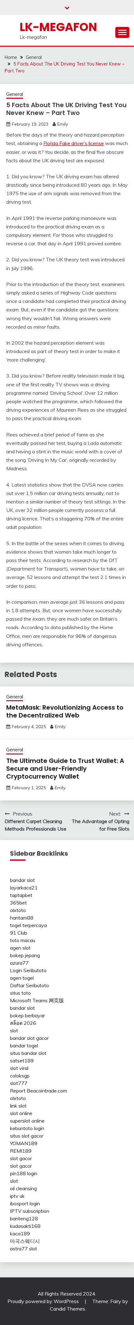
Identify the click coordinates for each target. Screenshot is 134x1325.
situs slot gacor (26, 1136)
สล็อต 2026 (23, 1023)
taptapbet (21, 895)
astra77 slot (23, 1248)
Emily (62, 124)
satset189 (22, 1060)
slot (14, 1030)
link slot (18, 1106)
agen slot (20, 948)
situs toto (20, 993)
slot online (21, 1113)
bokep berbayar (27, 1015)
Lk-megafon (58, 27)
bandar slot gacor (29, 1038)
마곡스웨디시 (25, 1241)
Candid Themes (67, 1309)
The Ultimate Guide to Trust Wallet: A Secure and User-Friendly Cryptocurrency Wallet (65, 768)
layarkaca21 (24, 887)
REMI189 (20, 1151)
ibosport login (25, 1203)
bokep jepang (25, 955)
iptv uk (17, 1196)
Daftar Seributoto (29, 985)
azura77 (19, 963)
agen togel (22, 978)
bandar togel (24, 1045)
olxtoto (18, 910)
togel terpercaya (28, 925)
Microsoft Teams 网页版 (37, 1000)
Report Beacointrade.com (38, 1091)
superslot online (27, 1121)
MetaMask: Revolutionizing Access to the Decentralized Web (64, 711)
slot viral (19, 1068)
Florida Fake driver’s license (73, 143)
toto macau (22, 940)
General (14, 94)
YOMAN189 (23, 1143)
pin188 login (23, 1173)
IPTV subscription (29, 1211)
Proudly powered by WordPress (43, 1301)
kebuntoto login (27, 1128)
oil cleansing (23, 1188)
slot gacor (21, 1158)
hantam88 (21, 918)
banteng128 (24, 1218)
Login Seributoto (28, 970)
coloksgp (20, 1075)
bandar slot (22, 880)
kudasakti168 (25, 1226)
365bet (18, 903)
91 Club (18, 933)
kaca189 (20, 1233)
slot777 (18, 1083)
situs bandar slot (28, 1053)
